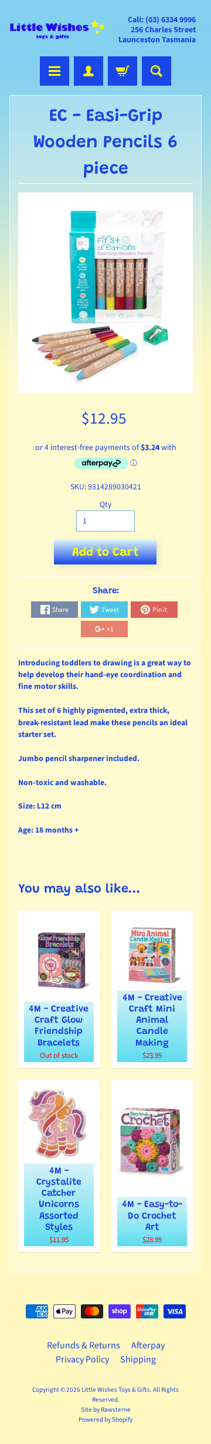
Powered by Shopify (105, 1419)
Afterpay (148, 1345)
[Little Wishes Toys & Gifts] (57, 29)
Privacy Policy (82, 1359)
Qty (105, 504)
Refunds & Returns (83, 1345)
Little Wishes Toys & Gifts (115, 1389)
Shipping (138, 1359)
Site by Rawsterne (106, 1409)
